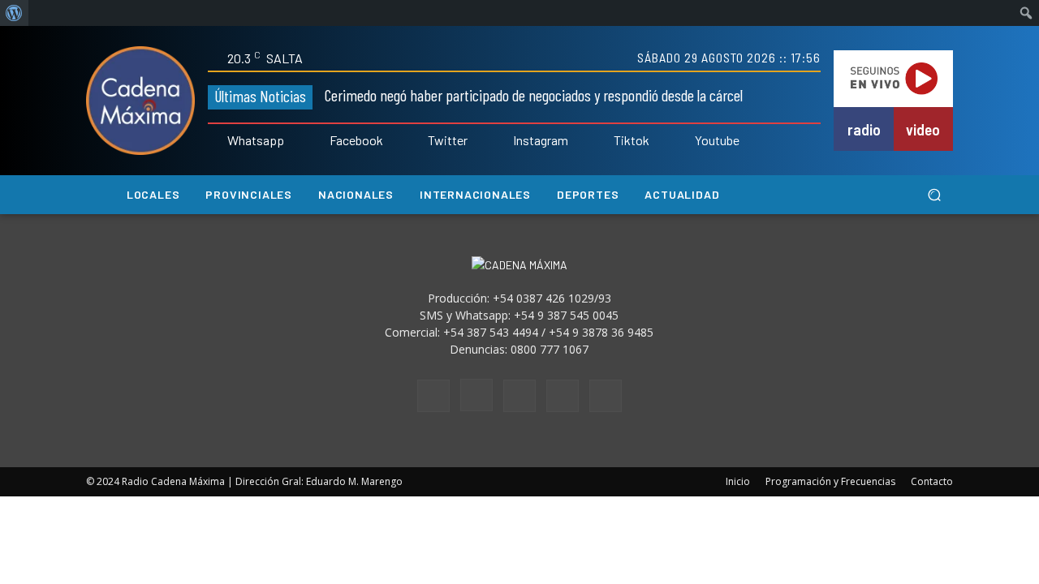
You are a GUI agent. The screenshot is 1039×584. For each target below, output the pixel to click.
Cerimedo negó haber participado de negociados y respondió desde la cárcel (534, 95)
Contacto (932, 481)
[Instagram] (502, 141)
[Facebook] (318, 141)
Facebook (356, 140)
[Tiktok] (602, 141)
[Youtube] (683, 141)
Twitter (448, 140)
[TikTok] (519, 396)
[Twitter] (417, 141)
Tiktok (631, 140)
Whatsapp (255, 140)
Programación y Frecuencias (830, 481)
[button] (934, 195)
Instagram (540, 140)
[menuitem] (14, 13)
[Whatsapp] (216, 141)
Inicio (738, 481)
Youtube (717, 140)
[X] (562, 396)
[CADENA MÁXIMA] (140, 100)
